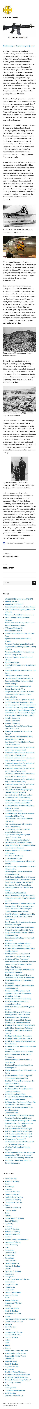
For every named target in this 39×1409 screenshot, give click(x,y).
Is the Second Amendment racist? (17, 840)
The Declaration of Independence (17, 946)
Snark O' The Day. (11, 1364)
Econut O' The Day (12, 1229)
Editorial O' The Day (12, 1232)
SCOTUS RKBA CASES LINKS (15, 893)
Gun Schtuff (9, 1258)
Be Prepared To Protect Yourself (17, 676)
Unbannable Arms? (12, 1113)
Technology (9, 1369)
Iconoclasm (9, 1274)
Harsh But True (10, 1261)
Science (8, 1348)
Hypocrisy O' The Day (13, 1271)
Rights (7, 1340)
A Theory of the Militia (13, 631)
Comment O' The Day (13, 1200)
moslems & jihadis (12, 1308)
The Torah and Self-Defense (15, 1086)
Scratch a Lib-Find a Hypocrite (16, 1351)
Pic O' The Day (10, 1327)
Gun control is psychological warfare (18, 795)
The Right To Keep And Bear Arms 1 (18, 1036)
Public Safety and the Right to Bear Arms (20, 877)
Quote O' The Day (11, 1337)
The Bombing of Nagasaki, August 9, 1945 (18, 46)
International (10, 1282)
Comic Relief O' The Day (14, 1197)
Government (9, 1255)
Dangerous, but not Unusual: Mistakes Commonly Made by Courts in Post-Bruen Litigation (19, 694)
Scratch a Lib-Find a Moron (15, 1353)
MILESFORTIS (10, 17)
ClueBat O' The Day (12, 1194)
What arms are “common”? (15, 1139)
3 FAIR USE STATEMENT (14, 604)
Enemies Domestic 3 (12, 723)
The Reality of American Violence (17, 1023)
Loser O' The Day (11, 1295)
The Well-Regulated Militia (15, 1094)
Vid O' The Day (10, 1393)
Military (8, 1306)
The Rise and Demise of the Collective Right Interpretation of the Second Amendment (19, 1054)
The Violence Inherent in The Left (17, 1375)
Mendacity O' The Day (13, 1303)
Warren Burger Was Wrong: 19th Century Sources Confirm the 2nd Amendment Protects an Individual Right (20, 1123)
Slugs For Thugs (11, 1361)
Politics (7, 1330)
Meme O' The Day (11, 1300)
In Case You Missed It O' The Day (17, 1279)
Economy (8, 1226)
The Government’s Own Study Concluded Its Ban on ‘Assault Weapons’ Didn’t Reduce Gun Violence (20, 964)
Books (7, 1184)
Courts (7, 1205)
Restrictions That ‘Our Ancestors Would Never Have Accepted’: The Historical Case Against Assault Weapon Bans (20, 882)
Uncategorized (10, 1388)
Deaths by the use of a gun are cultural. (19, 700)
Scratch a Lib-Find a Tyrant (15, 1356)
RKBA (7, 1343)
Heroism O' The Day (12, 1266)
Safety (7, 1345)
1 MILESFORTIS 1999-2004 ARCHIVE (19, 599)
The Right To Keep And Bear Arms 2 (18, 1038)
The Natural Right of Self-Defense (18, 1012)
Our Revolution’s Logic (13, 858)
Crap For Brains (10, 1210)
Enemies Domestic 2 (12, 721)
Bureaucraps (9, 1187)
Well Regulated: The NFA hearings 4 (18, 1136)
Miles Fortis (9, 543)
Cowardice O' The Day (13, 1208)
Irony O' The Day (11, 1284)
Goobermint (9, 1250)
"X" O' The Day (10, 1179)
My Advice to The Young (14, 856)
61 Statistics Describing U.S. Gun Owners (20, 607)
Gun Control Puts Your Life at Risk (17, 803)
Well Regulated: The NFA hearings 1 (18, 1129)
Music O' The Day (11, 1311)
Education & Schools (12, 1234)
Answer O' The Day (12, 1181)
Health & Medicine (12, 1263)
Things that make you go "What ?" (18, 1380)
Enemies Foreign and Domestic (16, 1239)
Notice (7, 1316)
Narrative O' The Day (13, 1314)
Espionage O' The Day (13, 1242)
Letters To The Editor (13, 1292)
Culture (7, 1216)
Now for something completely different (20, 1319)
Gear (6, 1247)
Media (7, 1298)
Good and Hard (10, 1253)
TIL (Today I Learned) (13, 1382)
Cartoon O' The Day (12, 1192)
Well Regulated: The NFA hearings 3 (18, 1134)
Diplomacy (9, 1224)
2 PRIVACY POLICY (12, 602)
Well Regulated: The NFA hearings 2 (18, 1131)
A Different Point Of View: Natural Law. (19, 615)
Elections (8, 1237)
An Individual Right (12, 662)
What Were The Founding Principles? (19, 1158)
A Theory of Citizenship (14, 628)
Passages (8, 1324)
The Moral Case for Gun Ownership (18, 999)
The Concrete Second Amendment (18, 943)
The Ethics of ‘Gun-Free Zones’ (17, 959)
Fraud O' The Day (11, 1245)
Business (8, 1189)
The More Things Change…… (15, 1372)
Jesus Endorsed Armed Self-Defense (18, 843)
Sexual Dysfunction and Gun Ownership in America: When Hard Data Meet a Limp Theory (20, 916)
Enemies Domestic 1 (12, 718)
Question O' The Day (12, 1335)
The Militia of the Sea (13, 996)
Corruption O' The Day (13, 1202)
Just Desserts (10, 1287)
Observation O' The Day (14, 1322)
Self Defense (9, 1359)
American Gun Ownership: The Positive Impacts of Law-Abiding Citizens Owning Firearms (20, 646)
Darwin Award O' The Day (14, 1218)
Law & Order (9, 1290)
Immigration (10, 1277)
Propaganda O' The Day (14, 1332)
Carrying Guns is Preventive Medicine (19, 678)
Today (32, 543)
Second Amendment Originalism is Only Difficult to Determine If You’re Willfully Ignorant (20, 898)
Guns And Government (13, 811)
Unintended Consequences (15, 1390)
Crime (7, 1213)
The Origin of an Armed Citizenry (17, 1015)
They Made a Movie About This (16, 1377)
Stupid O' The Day (11, 1367)
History (27, 543)
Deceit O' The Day (11, 1221)
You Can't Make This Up (14, 1396)
